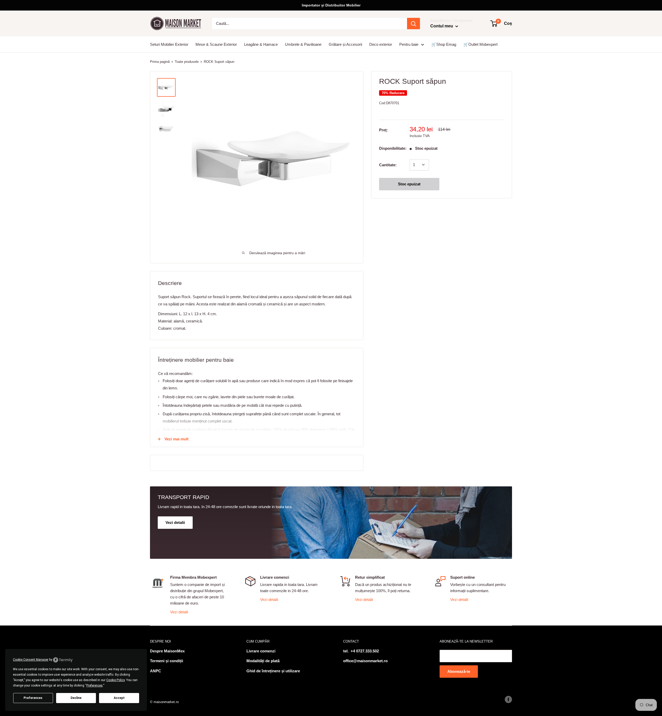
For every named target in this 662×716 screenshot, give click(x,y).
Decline (76, 698)
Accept (119, 698)
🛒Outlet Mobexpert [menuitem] (480, 44)
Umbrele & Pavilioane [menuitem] (303, 44)
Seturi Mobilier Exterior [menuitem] (169, 44)
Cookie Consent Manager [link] (30, 659)
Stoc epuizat (409, 184)
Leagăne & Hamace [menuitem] (261, 44)
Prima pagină (160, 62)
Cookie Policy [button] (115, 680)
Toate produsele (187, 62)
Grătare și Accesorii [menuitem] (345, 44)
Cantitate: (388, 164)
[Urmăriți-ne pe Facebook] (508, 699)
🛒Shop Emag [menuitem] (443, 44)
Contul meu (442, 26)
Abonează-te (458, 671)
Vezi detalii (179, 612)
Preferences (33, 698)
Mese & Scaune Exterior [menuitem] (216, 44)
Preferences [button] (94, 685)
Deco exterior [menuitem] (380, 44)
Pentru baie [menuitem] (408, 44)
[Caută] (413, 23)
